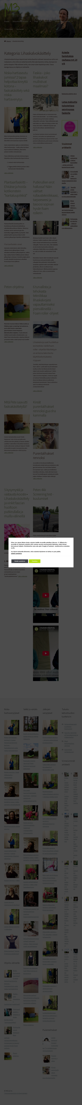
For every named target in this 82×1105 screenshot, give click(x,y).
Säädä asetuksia (19, 561)
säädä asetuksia (16, 553)
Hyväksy (34, 561)
